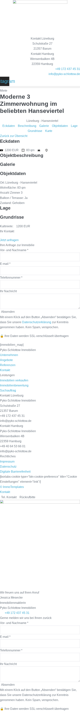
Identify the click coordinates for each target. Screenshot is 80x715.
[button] (40, 87)
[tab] (9, 497)
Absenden (8, 684)
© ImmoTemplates (12, 486)
